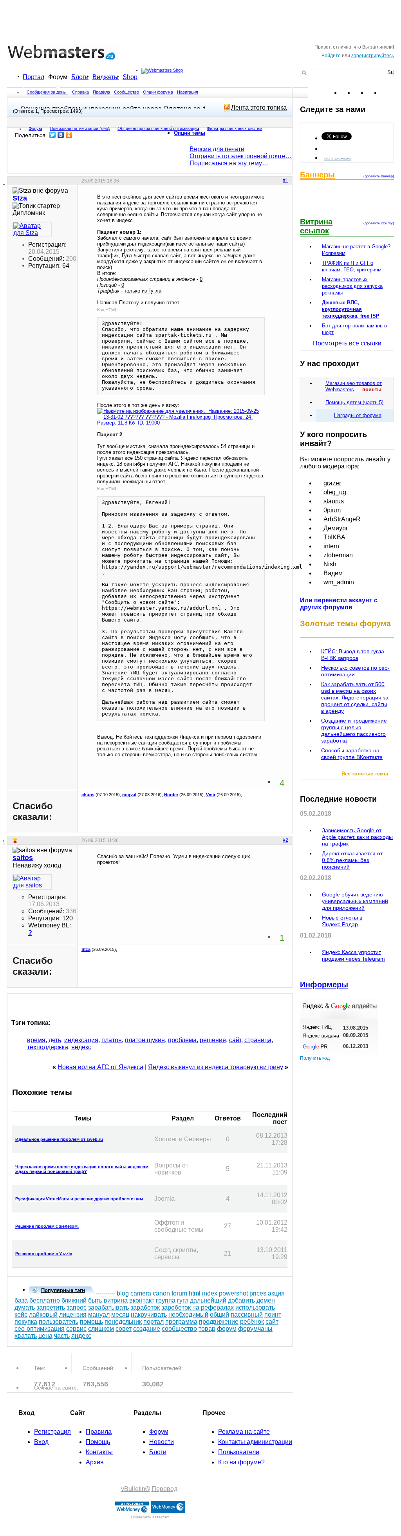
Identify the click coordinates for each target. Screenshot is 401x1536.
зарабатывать (108, 1307)
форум (227, 1328)
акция (276, 1293)
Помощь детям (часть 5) (354, 402)
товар (207, 1328)
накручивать (149, 1314)
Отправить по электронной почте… (241, 156)
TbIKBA (334, 537)
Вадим (333, 573)
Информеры (324, 984)
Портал (33, 77)
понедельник (123, 1321)
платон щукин (145, 1040)
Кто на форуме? (241, 1462)
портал (153, 1321)
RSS (387, 92)
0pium (332, 510)
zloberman (338, 555)
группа (165, 1300)
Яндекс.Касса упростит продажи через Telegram (353, 955)
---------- (105, 1293)
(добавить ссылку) (378, 223)
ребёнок (252, 1321)
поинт (272, 1314)
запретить (50, 1307)
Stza (85, 949)
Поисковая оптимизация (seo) (80, 128)
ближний (74, 1300)
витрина (116, 1300)
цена (45, 1335)
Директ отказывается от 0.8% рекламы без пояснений (352, 860)
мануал (99, 1314)
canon (161, 1293)
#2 (285, 840)
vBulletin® (135, 1488)
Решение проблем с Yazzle (43, 1253)
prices (257, 1293)
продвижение (218, 1321)
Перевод (164, 1488)
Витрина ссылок (316, 226)
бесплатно (44, 1300)
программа (181, 1321)
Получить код (315, 1058)
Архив (95, 1462)
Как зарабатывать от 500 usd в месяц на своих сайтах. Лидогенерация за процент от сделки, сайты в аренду (354, 697)
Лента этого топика (259, 107)
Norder (171, 794)
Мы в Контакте (337, 158)
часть (62, 1335)
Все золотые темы (364, 774)
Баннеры (317, 174)
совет (124, 1328)
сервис (76, 1328)
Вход (41, 1441)
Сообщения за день (47, 92)
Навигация (187, 92)
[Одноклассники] (69, 135)
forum (179, 1293)
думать (24, 1307)
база (21, 1300)
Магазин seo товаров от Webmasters (353, 386)
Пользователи (238, 1452)
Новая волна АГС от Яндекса (100, 1067)
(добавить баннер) (378, 176)
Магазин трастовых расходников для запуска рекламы (352, 286)
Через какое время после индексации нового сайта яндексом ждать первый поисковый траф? (81, 1169)
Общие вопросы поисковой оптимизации (158, 128)
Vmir (210, 794)
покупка (25, 1321)
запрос (77, 1307)
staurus (333, 501)
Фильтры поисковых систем (234, 128)
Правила (101, 92)
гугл (182, 1300)
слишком (101, 1328)
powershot (233, 1293)
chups (87, 794)
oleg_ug (334, 492)
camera (140, 1293)
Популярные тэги (63, 1290)
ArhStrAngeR (342, 519)
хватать (25, 1335)
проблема (182, 1040)
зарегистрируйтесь (372, 55)
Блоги (80, 77)
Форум (57, 77)
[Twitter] (53, 135)
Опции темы (189, 133)
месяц (120, 1314)
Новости (161, 1441)
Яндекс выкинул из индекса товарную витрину (215, 1067)
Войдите (331, 55)
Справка (80, 92)
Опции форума (158, 92)
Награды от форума (357, 415)
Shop (130, 77)
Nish (329, 564)
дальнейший (208, 1300)
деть (55, 1040)
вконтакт (141, 1300)
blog (123, 1293)
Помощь (98, 1441)
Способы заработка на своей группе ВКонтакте (352, 753)
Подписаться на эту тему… (229, 163)
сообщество (179, 1328)
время (36, 1040)
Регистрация (52, 1431)
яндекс (81, 1047)
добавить (241, 1300)
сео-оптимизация (39, 1328)
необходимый (188, 1314)
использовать (255, 1307)
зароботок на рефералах (197, 1307)
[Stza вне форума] (32, 229)
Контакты (99, 1452)
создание (146, 1328)
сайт (235, 1040)
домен (265, 1300)
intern (331, 546)
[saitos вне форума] (32, 882)
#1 (285, 180)
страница (257, 1040)
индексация (81, 1040)
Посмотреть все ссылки (347, 343)
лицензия (73, 1314)
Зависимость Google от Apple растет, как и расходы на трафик (357, 837)
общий (219, 1314)
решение (213, 1040)
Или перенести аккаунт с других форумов (339, 604)
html (194, 1293)
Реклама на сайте (244, 1431)
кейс (20, 1314)
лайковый (43, 1314)
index (209, 1293)
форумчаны (255, 1328)
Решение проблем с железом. (47, 1226)
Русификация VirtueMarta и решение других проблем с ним (79, 1198)
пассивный (247, 1314)
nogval (129, 794)
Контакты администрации (255, 1441)
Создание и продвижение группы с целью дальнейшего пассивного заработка (354, 730)
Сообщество (126, 92)
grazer (332, 483)
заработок (145, 1307)
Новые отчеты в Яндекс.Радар (342, 920)
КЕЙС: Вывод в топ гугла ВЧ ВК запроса (352, 654)
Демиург (335, 528)
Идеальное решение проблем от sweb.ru (59, 1139)
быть (95, 1300)
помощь (91, 1321)
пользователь (58, 1321)
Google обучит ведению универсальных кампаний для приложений (355, 901)
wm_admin (338, 582)
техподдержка (47, 1047)
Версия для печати (217, 149)
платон (111, 1040)
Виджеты (105, 77)
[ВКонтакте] (61, 135)
